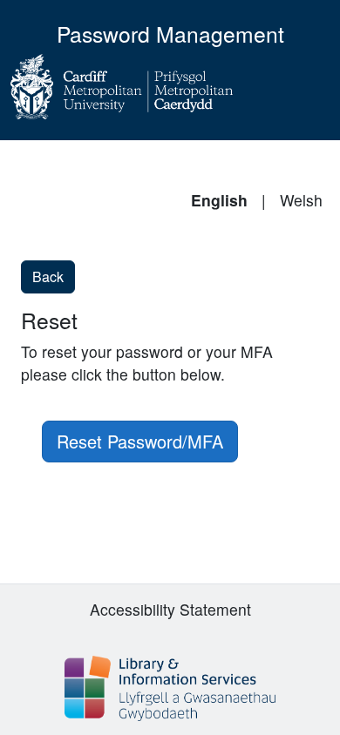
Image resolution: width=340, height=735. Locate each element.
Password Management (170, 33)
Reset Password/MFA (140, 441)
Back (48, 276)
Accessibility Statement (170, 609)
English (219, 200)
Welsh (301, 200)
